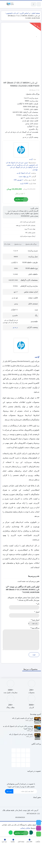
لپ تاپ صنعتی (11, 165)
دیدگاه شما (34, 628)
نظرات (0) (7, 244)
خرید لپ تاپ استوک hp (16, 162)
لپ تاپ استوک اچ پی (23, 173)
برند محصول (18, 244)
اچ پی (31, 159)
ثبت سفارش (19, 199)
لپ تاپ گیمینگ (20, 167)
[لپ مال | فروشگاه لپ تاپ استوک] (10, 4)
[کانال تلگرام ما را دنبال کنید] (38, 822)
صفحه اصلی (35, 13)
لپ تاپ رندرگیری (22, 165)
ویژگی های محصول (31, 244)
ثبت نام (9, 791)
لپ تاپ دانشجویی (12, 13)
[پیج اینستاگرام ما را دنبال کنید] (38, 828)
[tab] (31, 244)
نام (37, 604)
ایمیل (36, 612)
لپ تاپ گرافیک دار (32, 167)
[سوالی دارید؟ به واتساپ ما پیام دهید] (38, 834)
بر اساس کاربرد (25, 13)
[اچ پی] (21, 150)
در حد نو (15, 327)
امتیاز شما (35, 620)
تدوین (26, 162)
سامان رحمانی (25, 828)
